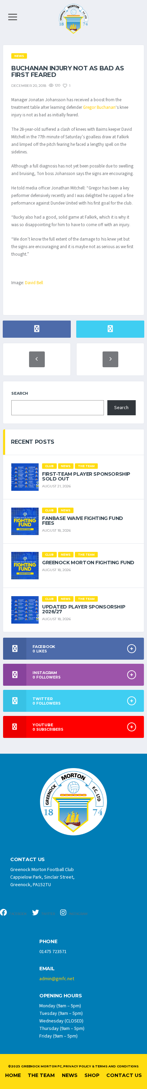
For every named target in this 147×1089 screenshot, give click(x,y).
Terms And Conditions (116, 1066)
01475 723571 (53, 951)
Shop (91, 1075)
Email (47, 969)
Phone (48, 942)
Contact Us (124, 1075)
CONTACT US (27, 859)
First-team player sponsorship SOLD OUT (86, 476)
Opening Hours (60, 996)
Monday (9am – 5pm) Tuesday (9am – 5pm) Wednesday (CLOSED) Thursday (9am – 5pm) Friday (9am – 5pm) (61, 1021)
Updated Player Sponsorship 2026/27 (83, 609)
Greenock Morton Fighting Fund (88, 562)
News (70, 1075)
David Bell (34, 283)
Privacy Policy (77, 1066)
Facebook (18, 914)
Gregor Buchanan (99, 107)
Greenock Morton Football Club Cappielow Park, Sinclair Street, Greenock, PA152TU (42, 877)
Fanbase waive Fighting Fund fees (82, 520)
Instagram (78, 914)
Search (19, 393)
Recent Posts (32, 442)
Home (13, 1075)
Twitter (48, 914)
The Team (41, 1075)
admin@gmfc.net (56, 978)
